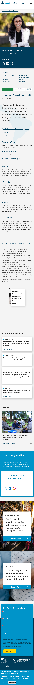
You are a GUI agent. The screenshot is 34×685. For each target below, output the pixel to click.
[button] (28, 4)
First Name (7, 619)
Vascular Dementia (8, 84)
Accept (4, 682)
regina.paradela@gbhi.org (13, 51)
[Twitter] (4, 62)
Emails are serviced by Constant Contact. (12, 646)
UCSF (10, 136)
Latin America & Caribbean (13, 129)
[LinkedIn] (7, 62)
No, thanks (12, 682)
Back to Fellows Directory (10, 11)
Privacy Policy (23, 678)
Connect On (6, 59)
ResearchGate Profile (12, 54)
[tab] (17, 244)
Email (5, 612)
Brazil (27, 129)
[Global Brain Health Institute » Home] (9, 4)
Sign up (8, 651)
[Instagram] (11, 62)
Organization (8, 633)
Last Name (7, 626)
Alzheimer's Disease (8, 75)
